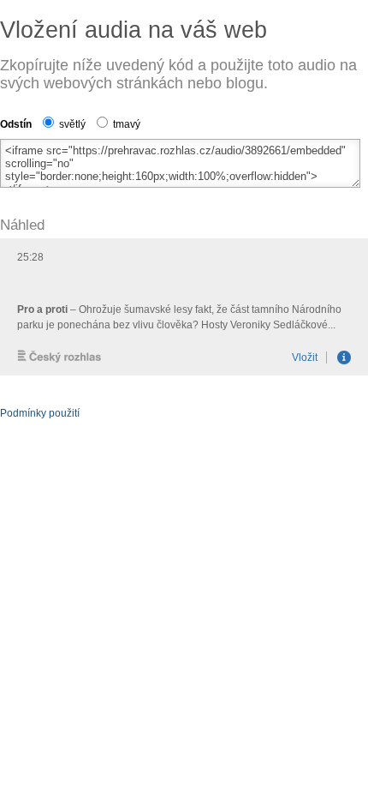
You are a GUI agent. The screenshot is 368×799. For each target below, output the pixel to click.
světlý (71, 124)
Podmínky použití (40, 413)
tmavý (125, 124)
